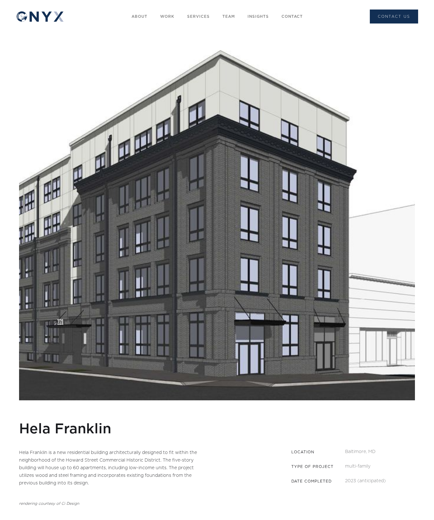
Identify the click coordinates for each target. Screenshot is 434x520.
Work (167, 16)
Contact (292, 16)
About (139, 16)
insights (258, 16)
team (228, 16)
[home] (40, 17)
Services (198, 16)
